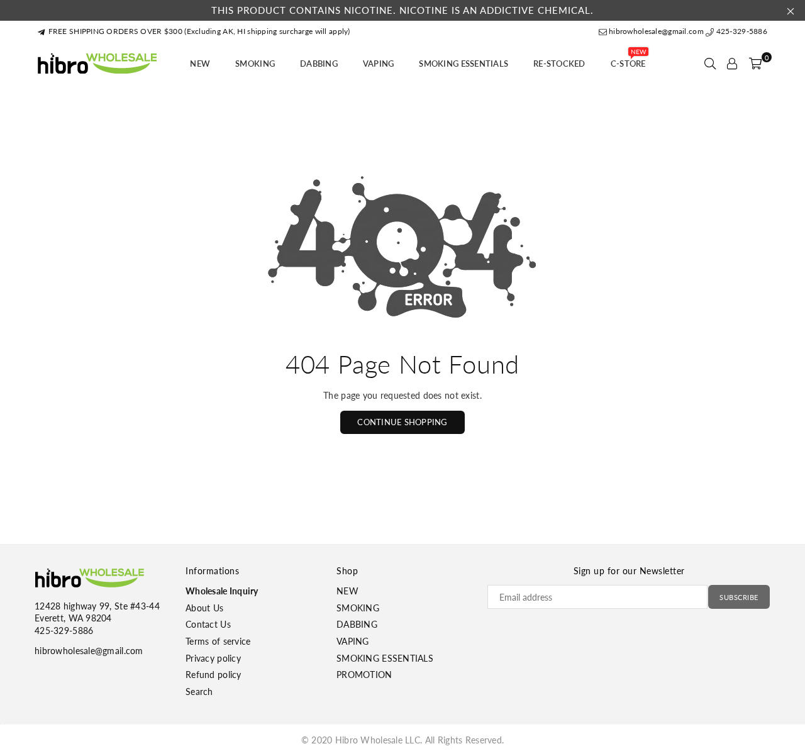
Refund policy (214, 674)
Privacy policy (213, 658)
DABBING (319, 63)
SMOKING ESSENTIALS (463, 63)
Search (199, 691)
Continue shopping (402, 422)
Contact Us (208, 624)
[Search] (710, 63)
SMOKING (255, 63)
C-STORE (628, 60)
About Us (204, 608)
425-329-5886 (740, 31)
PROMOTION (364, 674)
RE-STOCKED (559, 63)
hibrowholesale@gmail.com (656, 31)
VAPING (378, 63)
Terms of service (218, 641)
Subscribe (738, 597)
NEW (200, 63)
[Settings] (732, 63)
